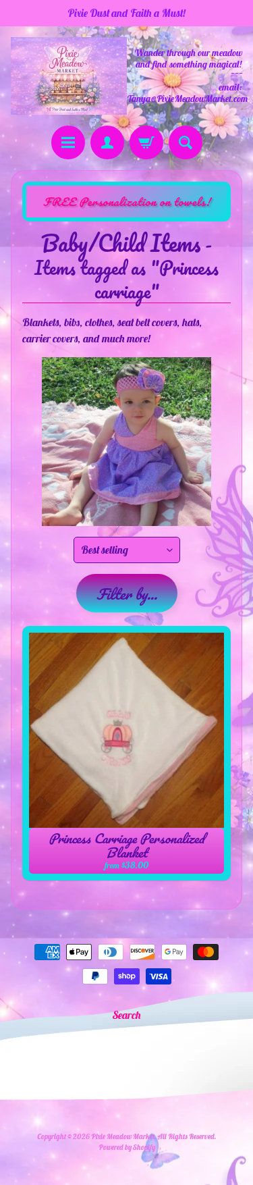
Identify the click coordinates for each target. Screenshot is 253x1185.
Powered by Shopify (127, 1147)
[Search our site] (185, 142)
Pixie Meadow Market (122, 1136)
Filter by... (126, 594)
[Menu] (68, 142)
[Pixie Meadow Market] (69, 76)
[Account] (107, 142)
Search (127, 1015)
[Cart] (146, 142)
